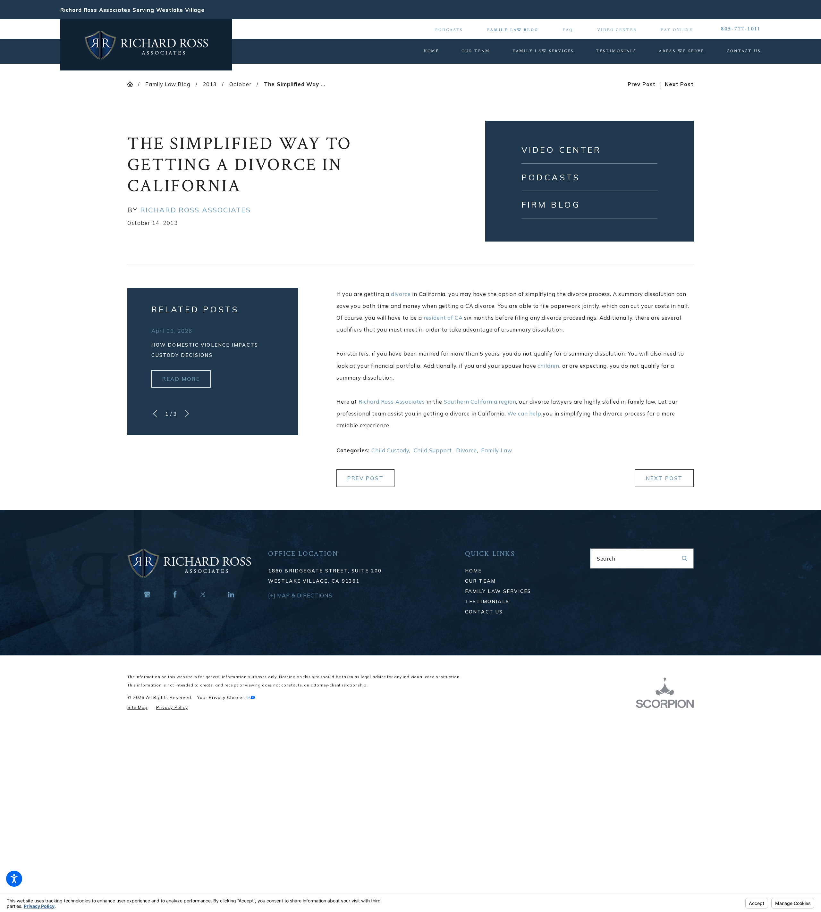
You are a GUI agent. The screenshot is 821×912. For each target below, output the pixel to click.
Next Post (664, 478)
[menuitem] (437, 51)
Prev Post (365, 478)
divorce (401, 294)
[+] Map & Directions (300, 595)
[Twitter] (203, 594)
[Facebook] (175, 594)
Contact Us (484, 612)
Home (473, 571)
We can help (524, 413)
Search (606, 558)
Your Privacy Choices (221, 697)
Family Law (496, 450)
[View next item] (186, 413)
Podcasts (449, 30)
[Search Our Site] (684, 558)
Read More (181, 378)
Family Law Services (498, 591)
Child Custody (390, 450)
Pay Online (677, 30)
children (548, 365)
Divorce (466, 450)
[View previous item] (155, 413)
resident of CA (443, 317)
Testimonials (487, 601)
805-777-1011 (741, 28)
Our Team (480, 581)
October (240, 84)
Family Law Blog (513, 30)
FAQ (568, 30)
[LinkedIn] (231, 594)
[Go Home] (132, 84)
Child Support (433, 450)
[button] (14, 879)
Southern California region (480, 401)
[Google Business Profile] (147, 594)
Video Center (617, 30)
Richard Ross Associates (392, 401)
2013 (209, 84)
